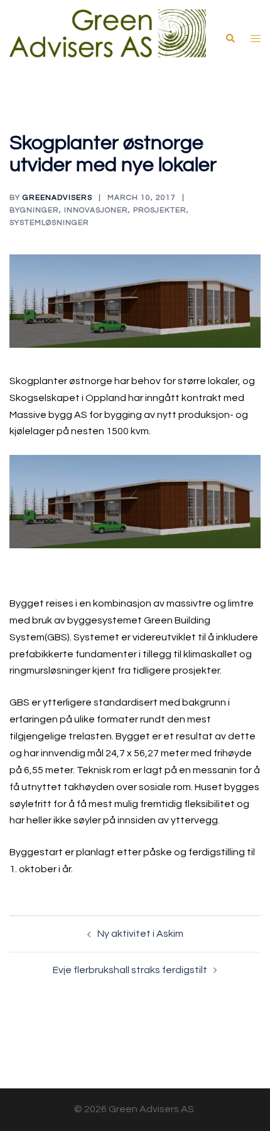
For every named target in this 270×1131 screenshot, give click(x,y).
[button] (230, 38)
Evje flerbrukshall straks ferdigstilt (130, 970)
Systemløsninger (49, 223)
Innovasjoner (96, 210)
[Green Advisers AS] (107, 38)
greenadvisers (57, 198)
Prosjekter (159, 210)
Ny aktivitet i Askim (140, 934)
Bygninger (34, 210)
